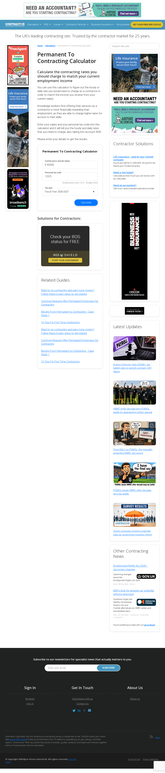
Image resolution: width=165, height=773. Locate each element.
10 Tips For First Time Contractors (60, 322)
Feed (157, 737)
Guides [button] (57, 24)
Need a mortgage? (123, 172)
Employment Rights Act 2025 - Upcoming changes (130, 567)
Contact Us (82, 703)
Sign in (30, 703)
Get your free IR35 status (147, 24)
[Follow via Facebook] (84, 710)
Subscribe (108, 667)
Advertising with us (82, 698)
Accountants (123, 24)
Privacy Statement (151, 759)
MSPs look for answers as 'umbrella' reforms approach (133, 592)
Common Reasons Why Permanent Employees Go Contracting (69, 303)
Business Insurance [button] (101, 24)
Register (30, 698)
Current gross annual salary (57, 161)
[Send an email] (89, 710)
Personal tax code (53, 173)
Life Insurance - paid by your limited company (133, 158)
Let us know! (149, 625)
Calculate (86, 202)
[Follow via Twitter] (74, 710)
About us (135, 698)
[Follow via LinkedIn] (79, 710)
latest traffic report (17, 739)
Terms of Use (134, 759)
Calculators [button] (33, 24)
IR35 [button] (46, 24)
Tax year (48, 188)
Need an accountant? (124, 185)
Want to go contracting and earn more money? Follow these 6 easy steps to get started (67, 292)
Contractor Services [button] (76, 24)
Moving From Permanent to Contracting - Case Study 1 (67, 313)
